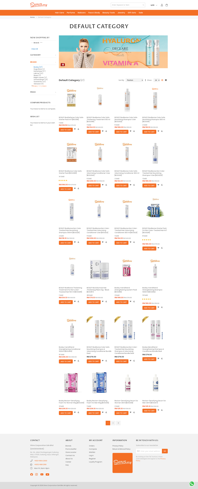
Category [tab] (35, 55)
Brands (68, 446)
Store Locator (71, 452)
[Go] (165, 451)
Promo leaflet (71, 449)
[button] (74, 129)
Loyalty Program (95, 462)
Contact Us (70, 455)
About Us (69, 458)
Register (92, 458)
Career (68, 462)
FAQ (67, 465)
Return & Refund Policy (121, 449)
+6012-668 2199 (40, 464)
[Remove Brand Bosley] (32, 42)
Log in (91, 455)
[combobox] (128, 5)
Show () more (39, 86)
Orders (92, 446)
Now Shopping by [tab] (40, 37)
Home (32, 17)
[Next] (118, 423)
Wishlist (92, 452)
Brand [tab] (33, 62)
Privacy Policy (118, 446)
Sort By (121, 80)
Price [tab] (33, 92)
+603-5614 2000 (40, 461)
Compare (93, 449)
